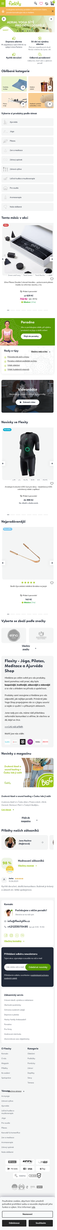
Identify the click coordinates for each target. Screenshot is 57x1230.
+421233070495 (17, 926)
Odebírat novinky (38, 967)
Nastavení (27, 1214)
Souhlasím (41, 1223)
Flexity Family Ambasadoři (15, 1020)
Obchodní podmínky (12, 1005)
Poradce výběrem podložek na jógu (22, 361)
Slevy (30, 1078)
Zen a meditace (7, 1138)
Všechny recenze (26, 866)
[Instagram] (11, 935)
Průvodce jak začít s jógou (18, 357)
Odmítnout (14, 1223)
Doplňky (31, 1073)
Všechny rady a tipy (39, 352)
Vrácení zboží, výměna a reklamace (18, 1000)
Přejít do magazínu (26, 820)
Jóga (3, 1118)
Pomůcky (31, 1063)
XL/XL (25, 480)
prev (3, 259)
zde (33, 1207)
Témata (31, 1083)
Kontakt (4, 1054)
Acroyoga (5, 1096)
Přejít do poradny (31, 336)
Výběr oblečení (13, 365)
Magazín (5, 1063)
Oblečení (31, 1054)
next (52, 259)
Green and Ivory (14, 275)
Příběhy (4, 1068)
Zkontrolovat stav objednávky (16, 1039)
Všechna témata (14, 1091)
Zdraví (30, 1068)
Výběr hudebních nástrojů (18, 369)
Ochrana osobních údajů (14, 1010)
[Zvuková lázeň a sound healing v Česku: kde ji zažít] (27, 773)
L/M (13, 480)
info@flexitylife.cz (18, 921)
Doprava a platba (11, 1015)
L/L (19, 480)
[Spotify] (22, 935)
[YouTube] (17, 935)
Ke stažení (5, 1073)
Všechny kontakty (12, 941)
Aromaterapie (7, 1142)
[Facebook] (5, 935)
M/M (32, 480)
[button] (4, 19)
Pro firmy (8, 1029)
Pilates (4, 1128)
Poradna (7, 1024)
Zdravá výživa (7, 1101)
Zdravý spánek (7, 1147)
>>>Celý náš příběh (14, 727)
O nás (3, 1059)
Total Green (27, 275)
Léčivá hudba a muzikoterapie (7, 1112)
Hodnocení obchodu (12, 1034)
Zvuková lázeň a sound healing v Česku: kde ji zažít (26, 796)
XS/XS (45, 480)
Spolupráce (6, 1078)
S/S (38, 480)
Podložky (31, 1059)
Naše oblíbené (7, 1152)
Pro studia (5, 1123)
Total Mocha (40, 275)
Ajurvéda (5, 1106)
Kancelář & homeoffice (10, 1133)
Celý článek (6, 810)
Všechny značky (26, 648)
